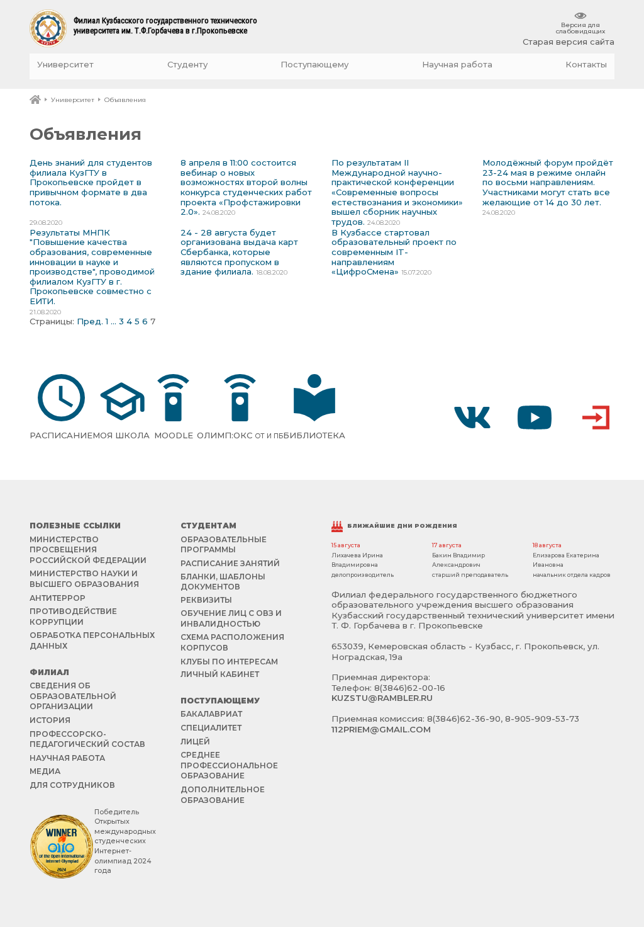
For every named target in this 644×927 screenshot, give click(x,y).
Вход (596, 417)
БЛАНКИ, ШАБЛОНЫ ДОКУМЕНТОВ (222, 581)
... (113, 321)
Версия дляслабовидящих (580, 28)
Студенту (187, 64)
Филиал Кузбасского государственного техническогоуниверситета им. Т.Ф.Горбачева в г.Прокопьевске (165, 25)
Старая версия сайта (568, 42)
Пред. (90, 321)
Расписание (61, 435)
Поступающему (314, 64)
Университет (65, 64)
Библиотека (314, 435)
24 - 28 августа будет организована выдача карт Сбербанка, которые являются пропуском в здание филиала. (239, 251)
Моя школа (121, 435)
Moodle (173, 435)
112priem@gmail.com (381, 729)
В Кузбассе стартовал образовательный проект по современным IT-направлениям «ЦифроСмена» (394, 251)
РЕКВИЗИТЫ (206, 600)
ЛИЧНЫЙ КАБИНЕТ (219, 674)
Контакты (586, 64)
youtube (534, 417)
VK (472, 417)
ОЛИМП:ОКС (240, 435)
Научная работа (457, 64)
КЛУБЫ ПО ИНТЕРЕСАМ (229, 661)
